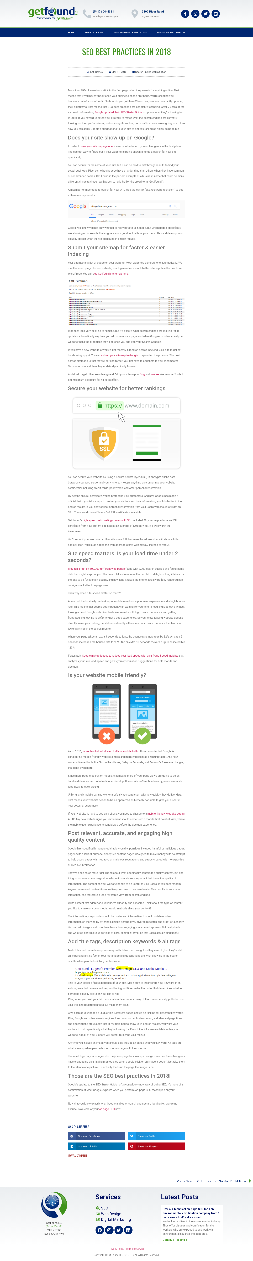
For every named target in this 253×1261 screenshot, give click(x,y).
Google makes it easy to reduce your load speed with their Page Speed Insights (130, 655)
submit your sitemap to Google (119, 355)
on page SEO (107, 1109)
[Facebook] (100, 1230)
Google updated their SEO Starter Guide (118, 112)
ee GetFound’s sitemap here (111, 273)
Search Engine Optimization (129, 32)
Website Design (94, 32)
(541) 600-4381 (103, 11)
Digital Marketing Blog (171, 32)
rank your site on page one (97, 146)
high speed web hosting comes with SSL (107, 520)
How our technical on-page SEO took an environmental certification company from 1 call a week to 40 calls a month (191, 1213)
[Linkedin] (216, 14)
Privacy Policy (116, 1248)
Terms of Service (135, 1248)
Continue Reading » (175, 1239)
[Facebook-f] (185, 14)
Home (71, 32)
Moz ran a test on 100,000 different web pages (96, 568)
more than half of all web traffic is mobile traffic (111, 751)
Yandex (155, 374)
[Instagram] (195, 14)
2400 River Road (153, 11)
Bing (142, 374)
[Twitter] (205, 14)
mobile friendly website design (166, 813)
